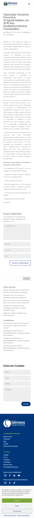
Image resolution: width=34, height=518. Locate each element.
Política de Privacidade (10, 446)
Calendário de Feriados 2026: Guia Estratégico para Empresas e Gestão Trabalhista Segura (14, 308)
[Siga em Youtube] (19, 475)
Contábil (5, 455)
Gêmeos (8, 32)
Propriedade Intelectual (10, 467)
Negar (17, 506)
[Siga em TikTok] (14, 483)
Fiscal (5, 457)
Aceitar (17, 501)
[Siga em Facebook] (10, 475)
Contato (5, 444)
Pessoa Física (7, 464)
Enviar (26, 404)
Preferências (17, 511)
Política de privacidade (10, 515)
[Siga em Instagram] (5, 475)
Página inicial (7, 436)
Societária (6, 459)
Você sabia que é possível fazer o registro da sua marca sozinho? (16, 325)
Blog (4, 441)
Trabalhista (6, 462)
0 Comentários (9, 34)
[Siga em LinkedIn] (14, 475)
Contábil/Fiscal (26, 32)
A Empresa (6, 439)
